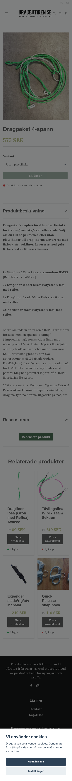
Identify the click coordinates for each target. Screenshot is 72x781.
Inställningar (36, 771)
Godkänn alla (36, 761)
